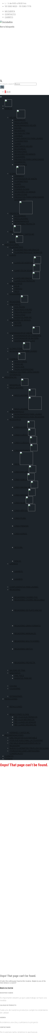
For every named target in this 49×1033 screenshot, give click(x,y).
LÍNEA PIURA (20, 518)
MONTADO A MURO (23, 309)
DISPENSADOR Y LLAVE (24, 340)
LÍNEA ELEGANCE (22, 450)
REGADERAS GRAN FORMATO (27, 625)
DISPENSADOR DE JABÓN (25, 178)
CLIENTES (9, 756)
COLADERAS (19, 156)
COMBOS (14, 359)
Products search (7, 84)
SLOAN (13, 173)
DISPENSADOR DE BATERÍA (26, 338)
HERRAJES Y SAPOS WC (24, 234)
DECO (17, 464)
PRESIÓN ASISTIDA (22, 312)
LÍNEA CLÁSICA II (22, 442)
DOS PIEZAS (19, 307)
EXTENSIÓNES (20, 151)
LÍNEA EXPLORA (21, 472)
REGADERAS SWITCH (23, 649)
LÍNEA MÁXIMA (21, 495)
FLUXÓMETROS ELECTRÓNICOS (28, 252)
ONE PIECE (19, 675)
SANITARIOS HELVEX (23, 146)
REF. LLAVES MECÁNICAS (25, 724)
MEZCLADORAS (21, 122)
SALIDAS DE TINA (22, 133)
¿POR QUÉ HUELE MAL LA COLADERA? (26, 740)
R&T (12, 231)
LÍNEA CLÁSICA (21, 435)
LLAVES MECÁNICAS (23, 278)
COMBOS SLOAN (21, 189)
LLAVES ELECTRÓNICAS (24, 281)
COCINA (17, 128)
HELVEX (13, 117)
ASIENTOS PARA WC (23, 317)
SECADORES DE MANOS (24, 154)
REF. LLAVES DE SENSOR (25, 722)
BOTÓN (17, 322)
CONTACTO (10, 14)
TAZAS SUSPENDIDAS (23, 369)
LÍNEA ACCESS (20, 427)
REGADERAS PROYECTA (24, 224)
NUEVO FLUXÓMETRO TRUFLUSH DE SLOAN (29, 748)
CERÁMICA (19, 176)
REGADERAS (19, 130)
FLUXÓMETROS (21, 141)
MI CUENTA (10, 11)
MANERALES (19, 120)
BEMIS (13, 242)
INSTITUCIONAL (12, 244)
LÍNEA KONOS (20, 533)
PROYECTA (14, 213)
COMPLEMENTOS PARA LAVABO (28, 138)
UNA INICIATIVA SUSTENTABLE (23, 737)
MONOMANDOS (21, 221)
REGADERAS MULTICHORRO (27, 641)
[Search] (2, 87)
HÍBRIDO (18, 288)
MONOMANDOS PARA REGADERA (29, 417)
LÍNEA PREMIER (21, 526)
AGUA (16, 286)
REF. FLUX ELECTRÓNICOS (25, 717)
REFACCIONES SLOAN (19, 714)
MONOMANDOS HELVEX (25, 125)
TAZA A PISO (19, 314)
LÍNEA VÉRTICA (21, 510)
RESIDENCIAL (11, 377)
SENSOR (18, 325)
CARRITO (9, 17)
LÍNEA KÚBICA (20, 479)
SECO (16, 291)
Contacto (9, 758)
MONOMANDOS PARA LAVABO (23, 351)
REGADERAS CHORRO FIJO (26, 597)
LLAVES (17, 143)
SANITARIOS (15, 304)
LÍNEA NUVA (20, 502)
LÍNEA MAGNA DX (22, 487)
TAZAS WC (18, 364)
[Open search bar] (1, 81)
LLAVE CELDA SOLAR (23, 270)
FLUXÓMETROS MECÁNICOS (26, 249)
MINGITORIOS (16, 283)
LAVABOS (18, 135)
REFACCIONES (20, 164)
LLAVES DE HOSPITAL (24, 262)
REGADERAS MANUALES (25, 633)
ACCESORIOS (20, 149)
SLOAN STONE (20, 194)
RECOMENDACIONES (14, 735)
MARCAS (8, 108)
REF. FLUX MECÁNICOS (24, 719)
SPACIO (17, 561)
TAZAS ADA (19, 366)
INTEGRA (18, 547)
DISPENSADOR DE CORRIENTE (27, 335)
